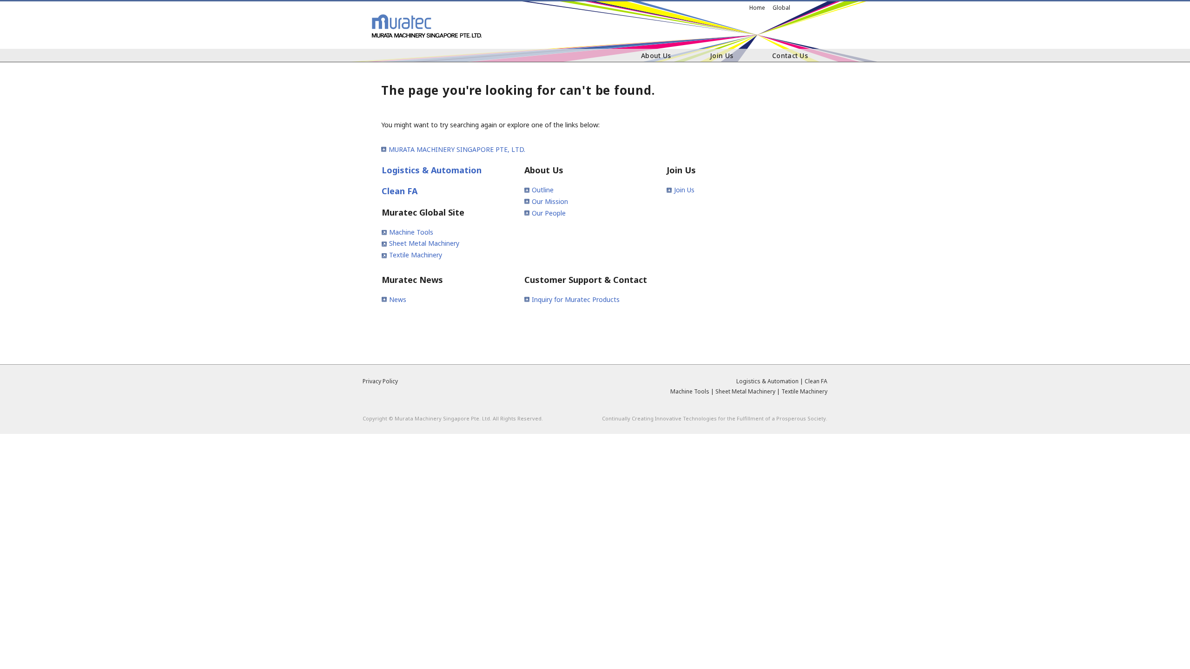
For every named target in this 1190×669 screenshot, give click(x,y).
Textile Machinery (415, 254)
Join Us (721, 55)
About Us (656, 55)
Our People (549, 213)
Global (781, 8)
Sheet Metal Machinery (424, 243)
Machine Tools (411, 232)
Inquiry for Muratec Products (576, 299)
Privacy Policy (380, 381)
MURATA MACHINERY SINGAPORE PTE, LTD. (457, 149)
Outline (543, 189)
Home (757, 8)
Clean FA (399, 191)
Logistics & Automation (432, 170)
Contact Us (790, 55)
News (397, 299)
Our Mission (550, 201)
